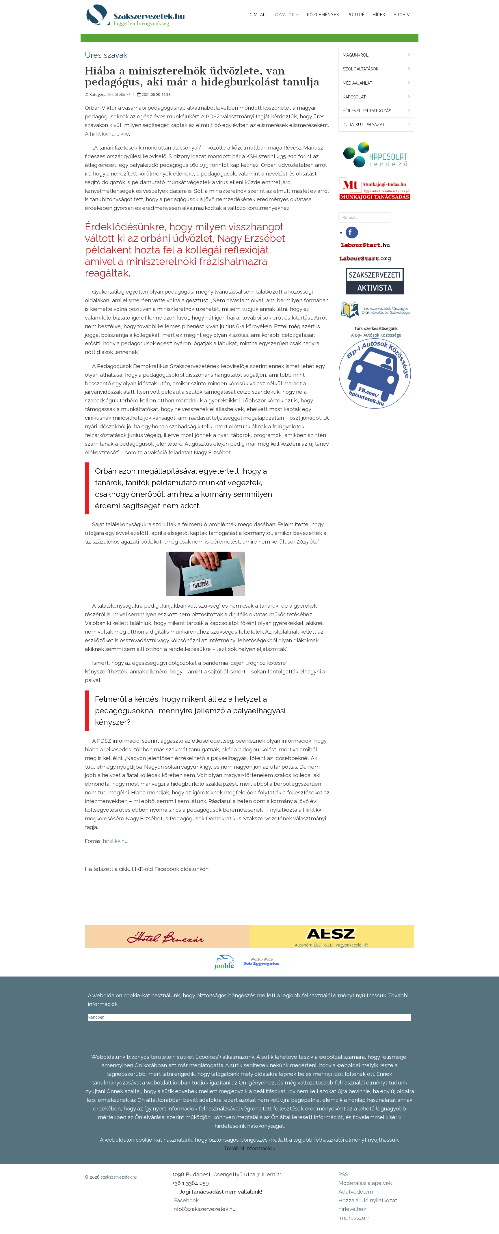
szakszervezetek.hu (119, 1177)
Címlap (258, 14)
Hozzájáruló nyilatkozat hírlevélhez (367, 1204)
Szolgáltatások (361, 69)
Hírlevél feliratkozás (367, 111)
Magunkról (355, 55)
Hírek (379, 14)
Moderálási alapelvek (365, 1183)
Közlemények (323, 14)
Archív (402, 14)
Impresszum (354, 1217)
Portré (356, 14)
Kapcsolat (354, 97)
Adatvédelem (355, 1191)
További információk (249, 1148)
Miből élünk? (119, 94)
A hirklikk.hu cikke (107, 133)
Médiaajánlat (357, 83)
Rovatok (284, 14)
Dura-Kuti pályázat (364, 124)
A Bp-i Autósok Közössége (376, 335)
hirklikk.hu (115, 841)
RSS (343, 1174)
